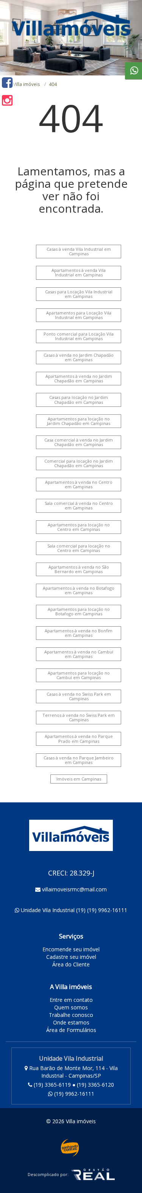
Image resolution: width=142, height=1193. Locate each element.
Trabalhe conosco (71, 1014)
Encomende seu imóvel (71, 949)
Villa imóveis (26, 84)
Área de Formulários (71, 1030)
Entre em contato (71, 999)
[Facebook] (7, 82)
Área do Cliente (71, 964)
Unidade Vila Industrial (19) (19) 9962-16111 (74, 910)
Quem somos (71, 1007)
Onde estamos (71, 1022)
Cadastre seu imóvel (71, 956)
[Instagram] (7, 100)
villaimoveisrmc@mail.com (74, 889)
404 (53, 84)
